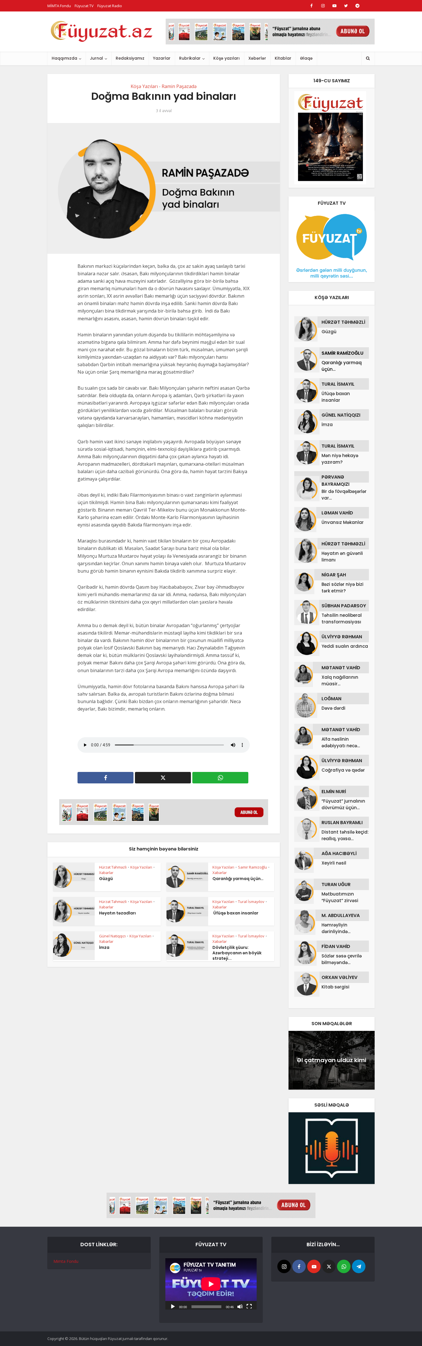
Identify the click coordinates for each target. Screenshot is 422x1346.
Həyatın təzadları (117, 913)
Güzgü (106, 878)
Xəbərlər (257, 58)
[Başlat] (173, 1306)
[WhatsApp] (344, 1266)
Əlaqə (306, 58)
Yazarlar (162, 58)
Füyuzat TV (84, 5)
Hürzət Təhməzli (113, 867)
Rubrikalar (190, 58)
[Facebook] (299, 1266)
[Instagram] (284, 1266)
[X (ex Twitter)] (329, 1266)
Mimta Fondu (65, 1261)
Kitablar (283, 58)
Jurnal (96, 58)
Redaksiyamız (130, 58)
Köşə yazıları (226, 58)
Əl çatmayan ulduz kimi (331, 1060)
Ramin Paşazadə (179, 86)
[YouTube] (314, 1266)
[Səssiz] (240, 1306)
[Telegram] (358, 1266)
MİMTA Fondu (59, 5)
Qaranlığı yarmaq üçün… (238, 878)
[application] (211, 1284)
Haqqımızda (64, 58)
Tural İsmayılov (251, 901)
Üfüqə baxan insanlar (235, 913)
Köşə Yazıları (144, 86)
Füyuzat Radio (109, 5)
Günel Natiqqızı (112, 936)
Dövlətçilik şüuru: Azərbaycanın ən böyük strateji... (237, 953)
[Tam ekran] (249, 1306)
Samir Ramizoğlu (252, 867)
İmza (104, 947)
